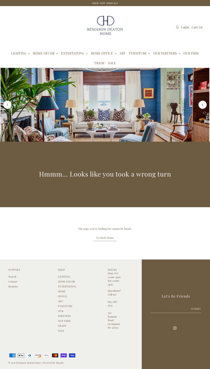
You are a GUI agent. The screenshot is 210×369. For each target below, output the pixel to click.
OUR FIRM (64, 320)
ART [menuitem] (122, 53)
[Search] (177, 27)
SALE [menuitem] (112, 63)
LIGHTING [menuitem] (19, 53)
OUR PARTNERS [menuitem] (165, 53)
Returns (13, 286)
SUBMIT (196, 308)
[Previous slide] (7, 105)
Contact (12, 281)
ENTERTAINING (73, 53)
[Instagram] (175, 328)
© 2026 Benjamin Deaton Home (25, 362)
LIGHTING (64, 276)
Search (12, 276)
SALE (61, 330)
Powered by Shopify (53, 362)
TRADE (62, 325)
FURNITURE (138, 53)
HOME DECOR (44, 53)
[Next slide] (203, 105)
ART (60, 301)
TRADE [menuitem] (99, 63)
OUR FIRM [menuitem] (191, 53)
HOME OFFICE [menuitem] (102, 53)
